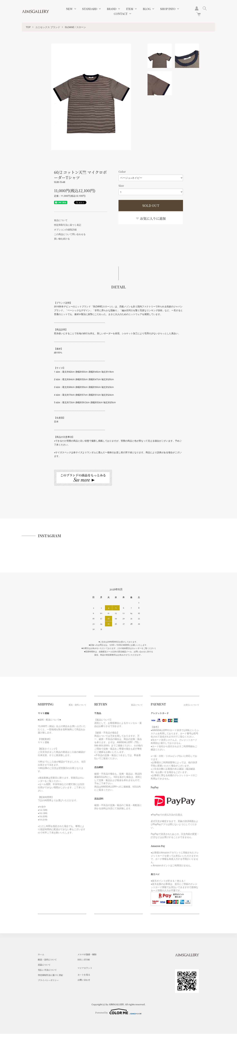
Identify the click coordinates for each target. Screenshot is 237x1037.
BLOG (147, 9)
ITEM (129, 9)
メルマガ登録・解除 (87, 954)
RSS (80, 959)
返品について (61, 220)
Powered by (101, 1012)
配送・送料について (47, 959)
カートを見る (84, 974)
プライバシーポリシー (48, 980)
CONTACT (121, 14)
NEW (69, 9)
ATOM (86, 959)
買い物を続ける (62, 238)
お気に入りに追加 (152, 218)
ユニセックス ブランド (47, 27)
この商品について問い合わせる (70, 234)
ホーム (41, 954)
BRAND (111, 9)
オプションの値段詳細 (65, 229)
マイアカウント (85, 967)
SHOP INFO (167, 9)
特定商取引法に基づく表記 (67, 224)
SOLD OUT (150, 205)
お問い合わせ (84, 979)
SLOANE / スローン (75, 27)
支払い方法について (47, 969)
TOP (28, 27)
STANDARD (89, 9)
